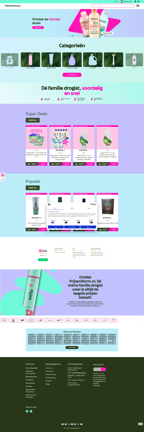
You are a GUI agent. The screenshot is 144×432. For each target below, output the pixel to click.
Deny (56, 226)
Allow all (88, 226)
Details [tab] (72, 208)
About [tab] (89, 208)
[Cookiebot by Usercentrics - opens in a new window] (91, 204)
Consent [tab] (55, 208)
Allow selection (72, 226)
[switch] (65, 222)
